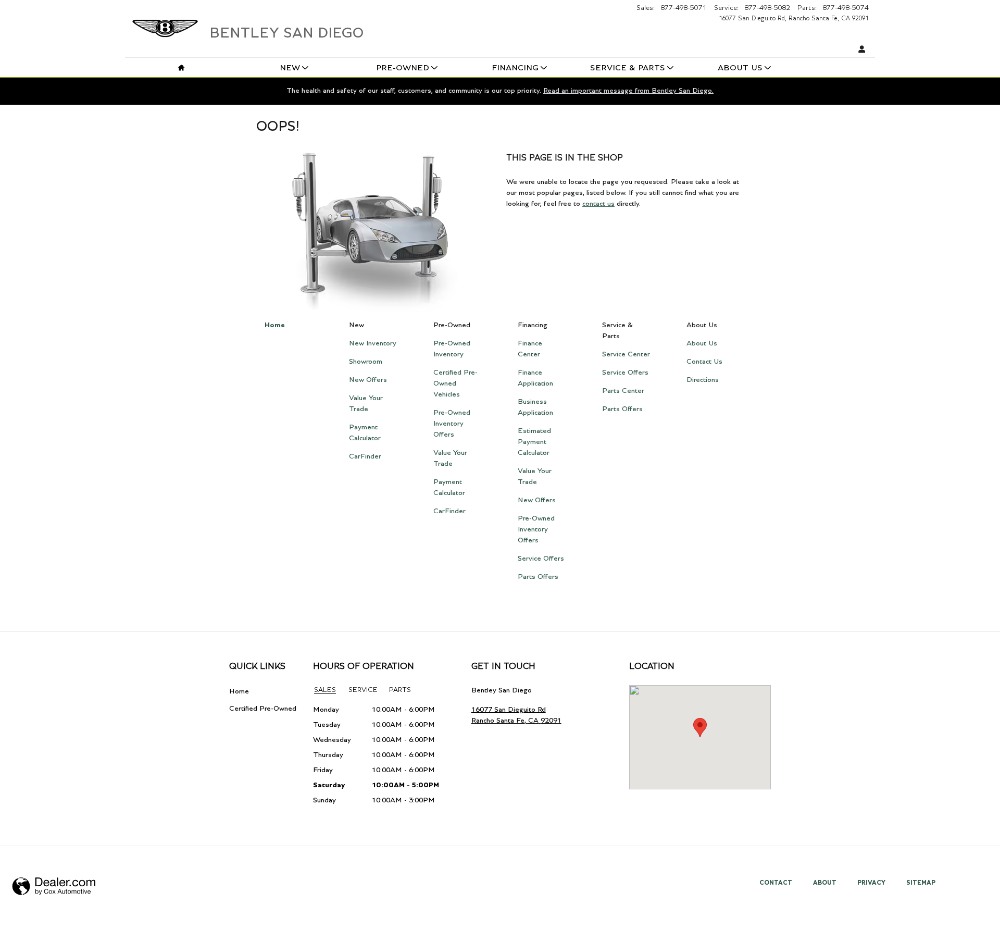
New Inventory (372, 343)
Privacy (871, 882)
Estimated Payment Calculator (534, 441)
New (290, 68)
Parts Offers (538, 576)
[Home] (165, 23)
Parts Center (623, 390)
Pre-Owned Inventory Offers (451, 423)
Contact (775, 882)
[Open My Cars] (859, 49)
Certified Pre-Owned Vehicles (455, 383)
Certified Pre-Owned (262, 708)
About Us (740, 68)
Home (275, 325)
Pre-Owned (402, 68)
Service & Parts (627, 68)
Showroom (365, 361)
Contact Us (704, 361)
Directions (702, 379)
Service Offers (541, 558)
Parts (400, 689)
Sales (325, 689)
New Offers (368, 379)
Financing (515, 68)
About (824, 882)
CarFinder (365, 456)
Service (363, 689)
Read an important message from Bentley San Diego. (628, 90)
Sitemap (920, 882)
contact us (598, 203)
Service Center (626, 354)
